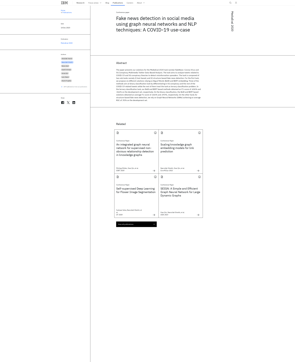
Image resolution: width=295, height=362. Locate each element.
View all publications (125, 224)
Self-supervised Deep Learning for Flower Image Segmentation (136, 190)
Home (63, 10)
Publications (67, 12)
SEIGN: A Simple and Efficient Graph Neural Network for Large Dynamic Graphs (180, 192)
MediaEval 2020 (232, 21)
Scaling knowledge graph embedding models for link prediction (177, 148)
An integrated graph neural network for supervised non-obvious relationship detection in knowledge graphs (135, 150)
